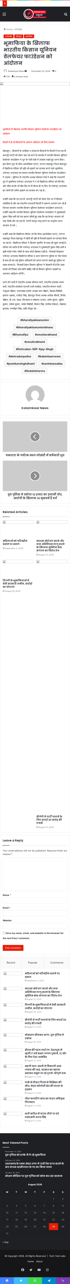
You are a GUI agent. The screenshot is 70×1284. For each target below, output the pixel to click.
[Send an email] (26, 71)
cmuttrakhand (35, 341)
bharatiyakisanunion (35, 320)
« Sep (5, 1242)
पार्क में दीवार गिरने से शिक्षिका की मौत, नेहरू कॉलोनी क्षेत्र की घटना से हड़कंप (44, 1086)
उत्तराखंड (18, 29)
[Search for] (65, 15)
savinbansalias (53, 363)
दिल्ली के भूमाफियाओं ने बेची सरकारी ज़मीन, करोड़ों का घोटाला (17, 584)
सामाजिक (29, 36)
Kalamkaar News (16, 71)
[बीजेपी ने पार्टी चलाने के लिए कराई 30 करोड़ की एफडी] (51, 686)
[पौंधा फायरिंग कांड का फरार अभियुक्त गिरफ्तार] (13, 1103)
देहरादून (19, 36)
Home (9, 29)
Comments (56, 962)
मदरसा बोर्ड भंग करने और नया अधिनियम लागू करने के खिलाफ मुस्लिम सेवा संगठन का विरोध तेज (50, 545)
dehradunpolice (20, 356)
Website (7, 920)
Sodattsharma (35, 371)
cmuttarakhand (47, 334)
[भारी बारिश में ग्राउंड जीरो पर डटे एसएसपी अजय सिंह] (13, 1118)
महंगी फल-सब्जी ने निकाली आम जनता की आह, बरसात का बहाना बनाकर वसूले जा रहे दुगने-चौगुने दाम (45, 1069)
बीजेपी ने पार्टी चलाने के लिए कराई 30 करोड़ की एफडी (49, 820)
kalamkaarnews (50, 356)
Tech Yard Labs (57, 1256)
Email (7, 907)
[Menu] (4, 15)
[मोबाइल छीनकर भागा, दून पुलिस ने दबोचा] (13, 1039)
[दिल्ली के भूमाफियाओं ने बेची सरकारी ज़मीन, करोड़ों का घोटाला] (18, 568)
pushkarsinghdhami (21, 363)
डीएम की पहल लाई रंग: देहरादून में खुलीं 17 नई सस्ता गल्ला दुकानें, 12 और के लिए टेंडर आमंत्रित (45, 1053)
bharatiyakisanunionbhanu (35, 327)
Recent (11, 962)
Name (7, 895)
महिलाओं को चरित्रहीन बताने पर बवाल (15, 542)
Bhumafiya (21, 334)
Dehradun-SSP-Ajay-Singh (35, 349)
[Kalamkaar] (35, 14)
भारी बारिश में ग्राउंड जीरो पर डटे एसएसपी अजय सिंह (42, 1115)
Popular (32, 962)
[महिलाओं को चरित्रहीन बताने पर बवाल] (18, 529)
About (39, 1261)
